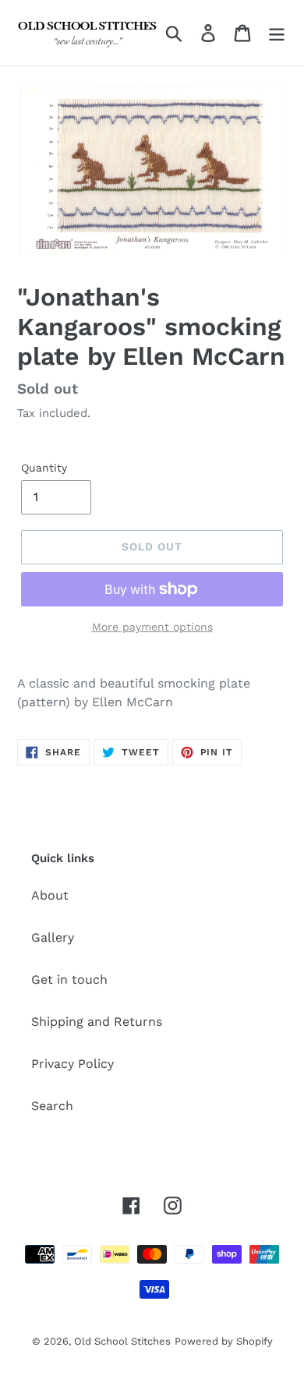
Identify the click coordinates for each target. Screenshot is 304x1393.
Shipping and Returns (96, 1021)
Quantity (44, 467)
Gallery (52, 937)
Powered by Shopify (224, 1341)
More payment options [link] (152, 626)
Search (52, 1105)
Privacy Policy (72, 1063)
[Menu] (277, 33)
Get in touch (69, 979)
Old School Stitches (122, 1341)
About (50, 895)
